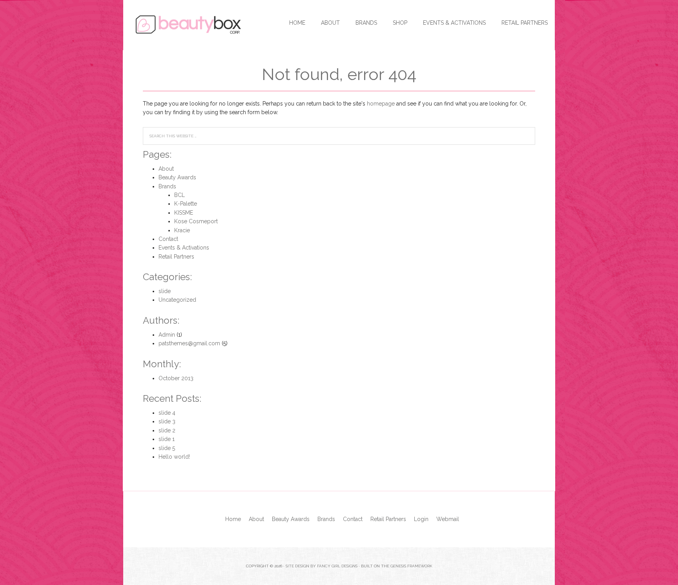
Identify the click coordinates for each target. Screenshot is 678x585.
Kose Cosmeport (196, 221)
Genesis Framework (411, 566)
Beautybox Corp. (182, 23)
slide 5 (167, 448)
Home (233, 519)
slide (165, 291)
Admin (167, 335)
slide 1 (167, 439)
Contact (168, 239)
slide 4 (167, 413)
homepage (381, 103)
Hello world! (174, 457)
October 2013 (176, 378)
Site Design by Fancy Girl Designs (321, 566)
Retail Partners (176, 256)
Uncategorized (177, 300)
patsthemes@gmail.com (189, 343)
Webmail (447, 519)
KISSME (183, 213)
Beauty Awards (177, 177)
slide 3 (167, 421)
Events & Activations (184, 247)
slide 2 (167, 430)
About (166, 169)
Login (421, 519)
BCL (179, 195)
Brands (167, 186)
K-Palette (185, 203)
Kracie (182, 230)
